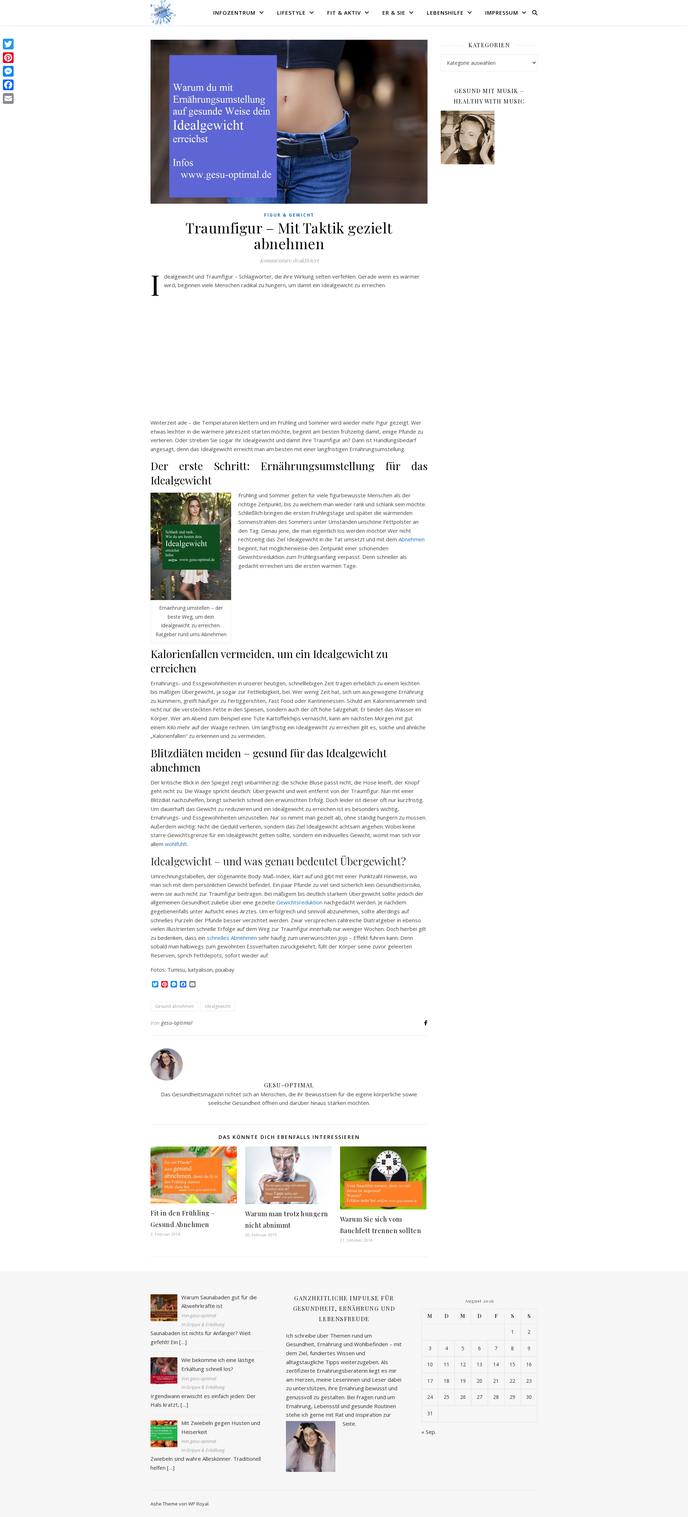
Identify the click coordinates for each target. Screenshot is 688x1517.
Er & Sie (393, 12)
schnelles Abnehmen (232, 937)
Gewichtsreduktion (299, 902)
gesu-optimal (176, 1022)
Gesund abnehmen (174, 1006)
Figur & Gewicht (289, 215)
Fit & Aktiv (344, 12)
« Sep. (428, 1431)
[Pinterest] (8, 57)
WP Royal (198, 1504)
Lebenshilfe (445, 12)
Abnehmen (411, 539)
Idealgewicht (217, 1006)
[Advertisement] (288, 354)
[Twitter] (8, 44)
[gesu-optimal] (163, 12)
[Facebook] (8, 85)
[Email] (8, 98)
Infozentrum (234, 12)
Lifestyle (291, 12)
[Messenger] (8, 71)
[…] (183, 1342)
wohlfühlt (176, 843)
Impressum (501, 12)
